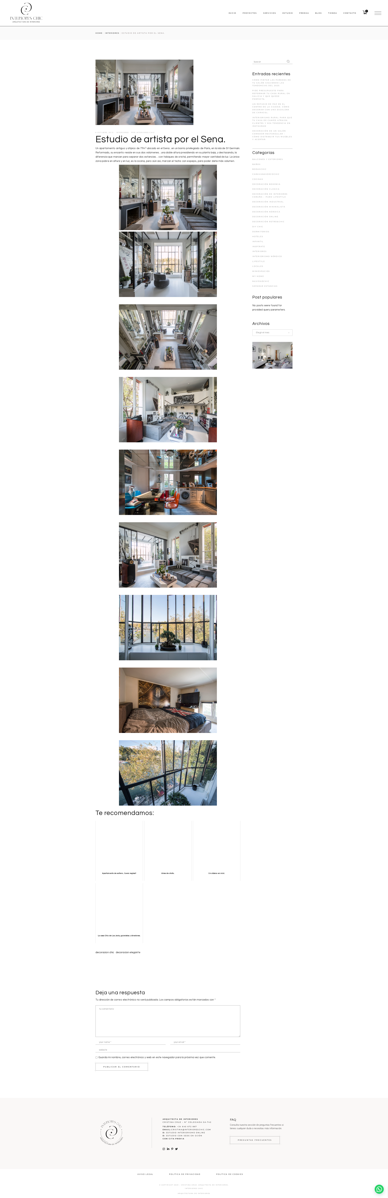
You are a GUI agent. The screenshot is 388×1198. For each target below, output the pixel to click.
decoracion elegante (128, 952)
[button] (379, 1189)
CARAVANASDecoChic (266, 174)
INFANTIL (258, 241)
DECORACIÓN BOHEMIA (266, 184)
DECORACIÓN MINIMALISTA (268, 207)
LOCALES (257, 266)
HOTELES (257, 236)
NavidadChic (260, 281)
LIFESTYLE (258, 261)
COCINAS (257, 179)
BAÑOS (256, 164)
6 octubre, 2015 (104, 132)
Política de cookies (229, 1174)
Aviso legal (145, 1174)
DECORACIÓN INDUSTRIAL (268, 202)
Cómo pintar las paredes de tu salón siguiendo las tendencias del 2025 (271, 83)
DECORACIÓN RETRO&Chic (268, 222)
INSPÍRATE (258, 246)
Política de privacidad (185, 1174)
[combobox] (272, 332)
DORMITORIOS (260, 232)
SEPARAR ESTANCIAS (265, 286)
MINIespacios (261, 271)
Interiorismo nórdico (267, 256)
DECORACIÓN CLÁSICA (266, 189)
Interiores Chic (145, 132)
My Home (258, 276)
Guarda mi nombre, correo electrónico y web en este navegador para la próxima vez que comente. (157, 1057)
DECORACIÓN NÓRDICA (266, 212)
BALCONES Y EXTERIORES (267, 159)
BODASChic (259, 169)
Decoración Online (265, 217)
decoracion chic (104, 952)
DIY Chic (257, 227)
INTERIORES (112, 33)
